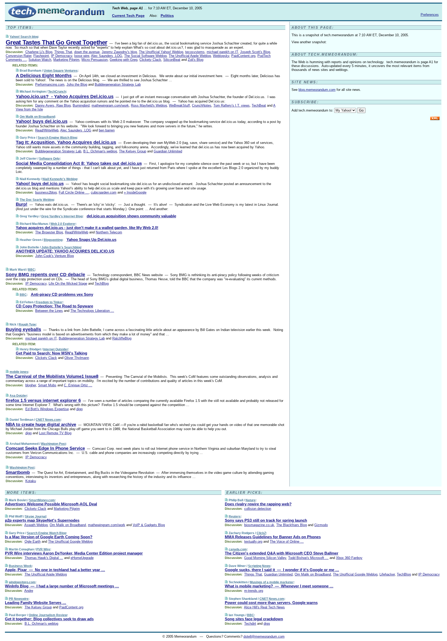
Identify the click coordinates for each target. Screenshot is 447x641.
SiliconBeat (171, 60)
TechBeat (259, 105)
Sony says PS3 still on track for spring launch (266, 520)
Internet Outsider (55, 349)
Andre (28, 591)
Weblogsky (221, 56)
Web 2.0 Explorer (63, 223)
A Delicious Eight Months (44, 75)
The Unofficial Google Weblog (70, 541)
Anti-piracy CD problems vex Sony (62, 294)
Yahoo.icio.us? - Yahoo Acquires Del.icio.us (65, 96)
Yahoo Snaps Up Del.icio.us (91, 239)
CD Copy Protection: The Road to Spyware (54, 306)
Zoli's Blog (195, 60)
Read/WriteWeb (46, 130)
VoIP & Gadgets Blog (149, 525)
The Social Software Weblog (145, 56)
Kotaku (30, 481)
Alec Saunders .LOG (106, 56)
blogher (30, 385)
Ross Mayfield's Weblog (149, 105)
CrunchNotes (201, 105)
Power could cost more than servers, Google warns (271, 602)
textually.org (253, 541)
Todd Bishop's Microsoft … (308, 558)
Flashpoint (41, 56)
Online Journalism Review (48, 615)
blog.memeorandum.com (317, 90)
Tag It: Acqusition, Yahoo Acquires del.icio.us (66, 142)
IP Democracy (61, 56)
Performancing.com (49, 84)
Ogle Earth (33, 541)
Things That (63, 52)
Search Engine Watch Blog (57, 137)
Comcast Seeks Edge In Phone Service (45, 448)
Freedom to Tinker (49, 302)
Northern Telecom (109, 232)
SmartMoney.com (42, 500)
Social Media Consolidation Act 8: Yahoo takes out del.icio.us (79, 163)
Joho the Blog (76, 84)
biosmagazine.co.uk (259, 525)
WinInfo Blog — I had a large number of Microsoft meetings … (62, 586)
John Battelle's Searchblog (61, 247)
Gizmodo (321, 525)
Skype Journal (35, 516)
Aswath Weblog (36, 525)
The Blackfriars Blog (291, 525)
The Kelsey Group (132, 151)
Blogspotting (53, 239)
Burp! (21, 204)
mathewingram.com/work (110, 105)
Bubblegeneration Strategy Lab (118, 84)
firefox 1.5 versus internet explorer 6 (43, 400)
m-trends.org (253, 591)
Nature (250, 500)
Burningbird (81, 105)
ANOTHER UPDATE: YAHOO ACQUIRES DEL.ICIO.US (65, 251)
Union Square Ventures (61, 70)
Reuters (235, 516)
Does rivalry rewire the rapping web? (258, 504)
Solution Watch (39, 60)
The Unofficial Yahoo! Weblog (161, 52)
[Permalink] (7, 37)
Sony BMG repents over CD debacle (45, 274)
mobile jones (19, 371)
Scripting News (259, 566)
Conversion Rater (18, 56)
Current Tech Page (128, 15)
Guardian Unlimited (168, 151)
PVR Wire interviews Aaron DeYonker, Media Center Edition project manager (74, 553)
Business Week (20, 566)
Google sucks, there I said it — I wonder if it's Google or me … (282, 570)
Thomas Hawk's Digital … (44, 558)
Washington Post (53, 443)
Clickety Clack (150, 60)
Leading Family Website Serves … (35, 602)
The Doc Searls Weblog (37, 199)
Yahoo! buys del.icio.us (42, 121)
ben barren (107, 130)
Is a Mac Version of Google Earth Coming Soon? (48, 537)
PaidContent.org (243, 56)
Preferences (430, 15)
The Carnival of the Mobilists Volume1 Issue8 (52, 376)
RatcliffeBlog (121, 338)
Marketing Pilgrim (66, 60)
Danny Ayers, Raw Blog (53, 105)
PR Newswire (18, 598)
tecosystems (195, 52)
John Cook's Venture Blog (54, 256)
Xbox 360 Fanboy (349, 558)
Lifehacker (387, 574)
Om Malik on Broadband (37, 116)
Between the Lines (49, 311)
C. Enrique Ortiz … (78, 385)
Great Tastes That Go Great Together (56, 42)
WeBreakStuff (179, 105)
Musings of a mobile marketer (272, 582)
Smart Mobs (47, 385)
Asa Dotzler (18, 395)
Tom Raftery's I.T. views (231, 105)
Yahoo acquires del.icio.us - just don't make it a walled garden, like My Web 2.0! (87, 227)
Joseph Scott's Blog (255, 52)
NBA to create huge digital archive (41, 424)
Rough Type (27, 324)
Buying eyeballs (23, 329)
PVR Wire (43, 549)
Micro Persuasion (94, 60)
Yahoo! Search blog (24, 36)
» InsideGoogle (135, 192)
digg (79, 409)
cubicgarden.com (103, 192)
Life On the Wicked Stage (68, 283)
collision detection (257, 509)
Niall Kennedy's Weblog (59, 179)
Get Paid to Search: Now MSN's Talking (51, 353)
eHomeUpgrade (82, 558)
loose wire (81, 56)
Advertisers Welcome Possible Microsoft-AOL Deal (51, 504)
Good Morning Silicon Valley (265, 558)
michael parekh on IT (222, 52)
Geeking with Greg (123, 60)
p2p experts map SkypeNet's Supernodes (42, 520)
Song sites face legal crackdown (254, 619)
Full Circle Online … (74, 192)
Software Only (49, 158)
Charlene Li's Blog (38, 52)
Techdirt (250, 623)
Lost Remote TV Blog (55, 433)
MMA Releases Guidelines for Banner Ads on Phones (273, 537)
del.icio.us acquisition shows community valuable (131, 216)
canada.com (238, 549)
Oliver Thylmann (76, 358)
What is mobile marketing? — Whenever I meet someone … (279, 586)
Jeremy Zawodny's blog (119, 52)
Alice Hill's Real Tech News (264, 607)
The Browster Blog (49, 232)
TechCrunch (57, 91)
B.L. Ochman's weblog (100, 151)
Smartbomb (18, 472)
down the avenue (87, 52)
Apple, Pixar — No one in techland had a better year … (55, 570)
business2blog (46, 192)
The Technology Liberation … (92, 311)
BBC (31, 269)
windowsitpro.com (22, 582)
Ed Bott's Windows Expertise (47, 409)
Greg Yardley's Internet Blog (62, 216)
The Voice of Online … (287, 541)
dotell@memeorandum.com (264, 636)
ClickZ (261, 533)
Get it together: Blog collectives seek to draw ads (49, 619)
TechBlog (102, 283)
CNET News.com (48, 419)
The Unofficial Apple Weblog (190, 56)
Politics (167, 15)
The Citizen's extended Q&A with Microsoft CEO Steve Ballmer (281, 553)
